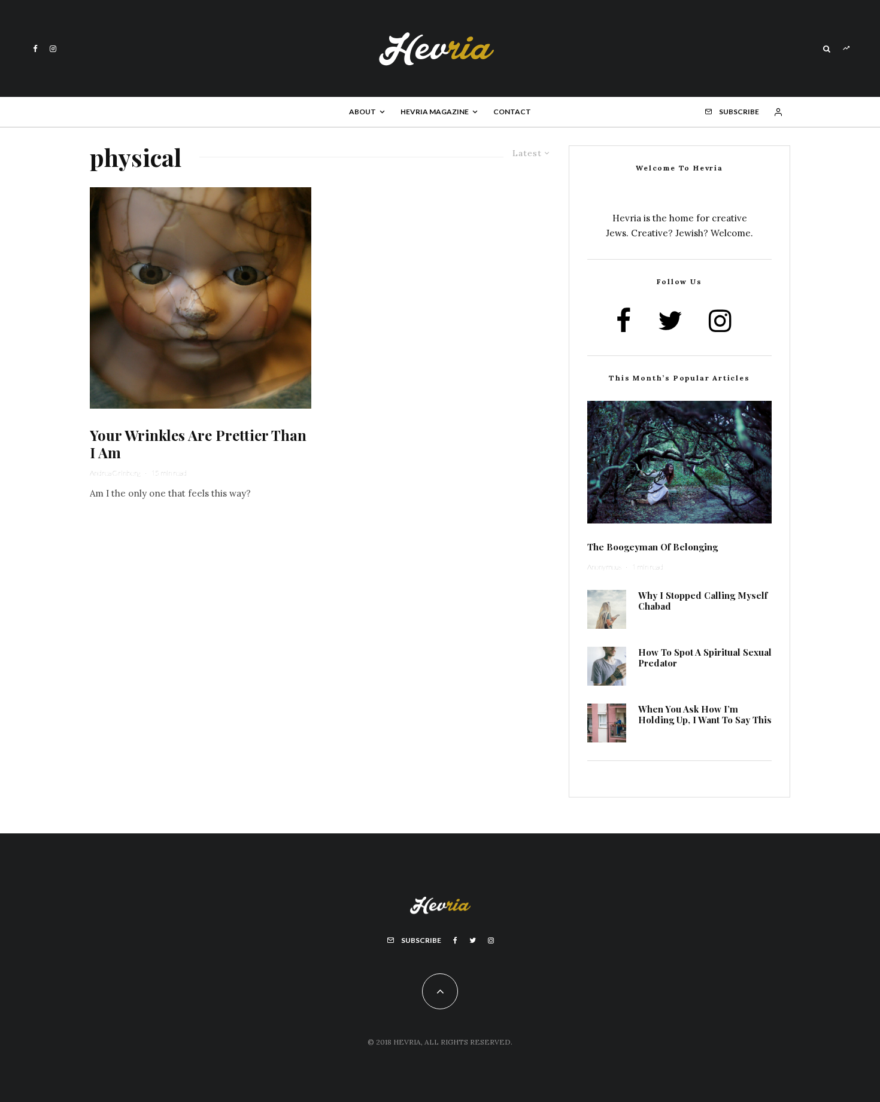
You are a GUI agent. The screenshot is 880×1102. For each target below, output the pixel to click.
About (362, 111)
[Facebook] (35, 49)
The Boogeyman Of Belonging (652, 546)
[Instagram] (53, 49)
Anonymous (604, 566)
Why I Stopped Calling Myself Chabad (702, 600)
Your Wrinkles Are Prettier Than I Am (198, 444)
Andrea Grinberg (115, 472)
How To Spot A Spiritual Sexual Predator (705, 657)
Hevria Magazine (434, 111)
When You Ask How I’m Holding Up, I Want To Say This (705, 714)
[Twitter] (472, 940)
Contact (512, 111)
